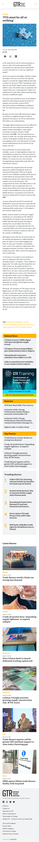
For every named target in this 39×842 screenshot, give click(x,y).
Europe (5, 14)
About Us (5, 806)
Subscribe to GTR (8, 811)
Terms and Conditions (9, 823)
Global (5, 572)
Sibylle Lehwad (26, 327)
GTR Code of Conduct (9, 831)
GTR (5, 52)
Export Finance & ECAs (20, 325)
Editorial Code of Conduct (10, 834)
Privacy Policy (7, 826)
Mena (5, 776)
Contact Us (6, 808)
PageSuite (13, 839)
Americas (6, 653)
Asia (4, 734)
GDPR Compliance (8, 828)
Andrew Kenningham (15, 322)
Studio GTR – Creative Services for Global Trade (17, 819)
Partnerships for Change (10, 816)
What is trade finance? (9, 814)
